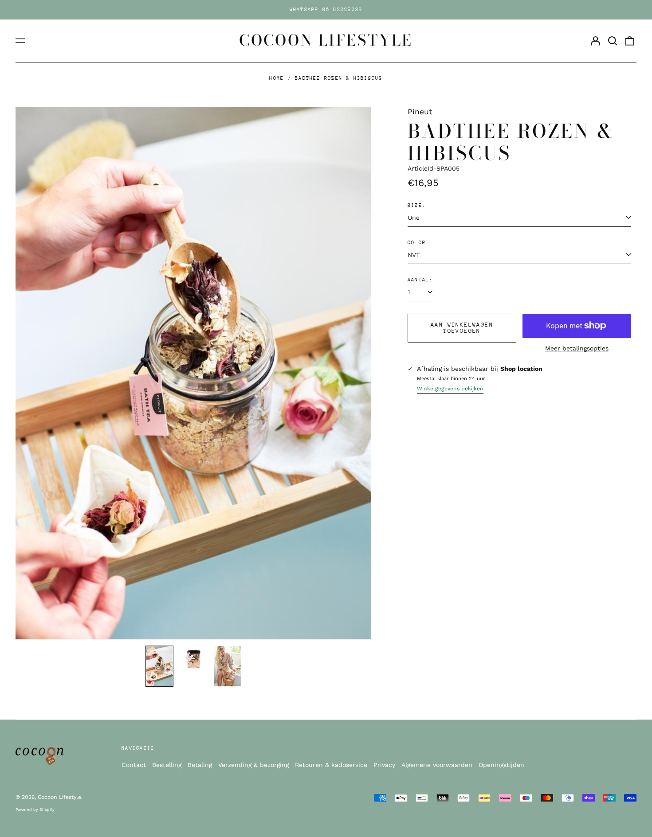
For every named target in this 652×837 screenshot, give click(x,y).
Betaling (200, 764)
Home (276, 78)
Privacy (384, 764)
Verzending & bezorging (253, 764)
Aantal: (420, 280)
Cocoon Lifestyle (326, 40)
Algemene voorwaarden (436, 764)
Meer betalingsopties (577, 348)
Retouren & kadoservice (331, 764)
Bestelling (166, 764)
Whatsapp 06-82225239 (326, 9)
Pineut (420, 111)
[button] (612, 41)
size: (417, 205)
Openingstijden (501, 764)
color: (418, 242)
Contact (134, 764)
